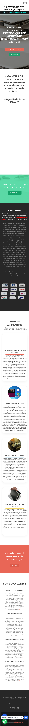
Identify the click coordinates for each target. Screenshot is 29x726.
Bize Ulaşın (14, 54)
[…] (20, 609)
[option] (14, 635)
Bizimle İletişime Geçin (14, 49)
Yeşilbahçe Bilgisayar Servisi (14, 639)
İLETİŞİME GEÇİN (14, 192)
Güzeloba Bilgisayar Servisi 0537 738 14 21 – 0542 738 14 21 (14, 6)
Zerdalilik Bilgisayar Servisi (14, 661)
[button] (1, 636)
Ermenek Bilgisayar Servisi (14, 590)
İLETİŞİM (14, 565)
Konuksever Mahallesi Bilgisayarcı (14, 614)
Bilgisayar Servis (18, 722)
